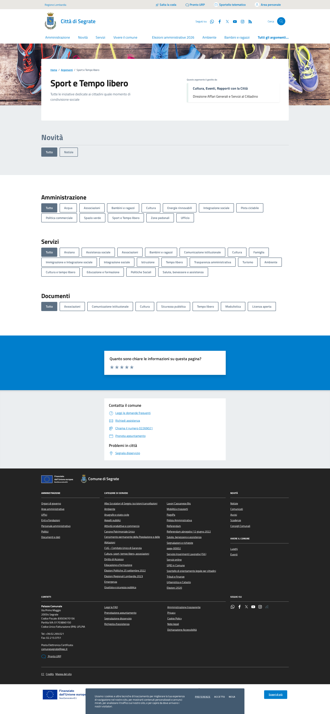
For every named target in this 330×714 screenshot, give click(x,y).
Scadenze (235, 520)
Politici (45, 531)
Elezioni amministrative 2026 (173, 37)
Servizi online (174, 560)
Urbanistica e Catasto (179, 582)
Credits (50, 674)
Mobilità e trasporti (177, 509)
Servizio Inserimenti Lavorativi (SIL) (186, 554)
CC (42, 674)
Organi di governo (51, 503)
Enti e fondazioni (50, 520)
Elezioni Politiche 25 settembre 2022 (125, 570)
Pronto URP (54, 656)
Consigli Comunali (240, 526)
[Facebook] (239, 607)
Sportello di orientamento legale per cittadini (191, 571)
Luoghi (234, 549)
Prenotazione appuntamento (120, 613)
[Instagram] (241, 21)
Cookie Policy (174, 618)
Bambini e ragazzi (237, 37)
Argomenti (67, 70)
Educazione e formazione (118, 565)
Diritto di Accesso (114, 559)
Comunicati (236, 509)
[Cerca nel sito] (281, 21)
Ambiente (209, 37)
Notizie (68, 152)
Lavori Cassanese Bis (179, 503)
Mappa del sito (63, 674)
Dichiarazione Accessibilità (182, 630)
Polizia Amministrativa (179, 520)
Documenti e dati (50, 537)
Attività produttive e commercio (121, 526)
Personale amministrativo (55, 526)
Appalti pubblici (112, 520)
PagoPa (171, 515)
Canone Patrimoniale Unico (119, 531)
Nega (232, 697)
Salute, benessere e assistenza (184, 537)
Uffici (44, 515)
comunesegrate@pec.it (54, 649)
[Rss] (267, 607)
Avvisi (233, 515)
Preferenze (202, 697)
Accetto (219, 697)
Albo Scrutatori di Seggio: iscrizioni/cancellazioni (130, 503)
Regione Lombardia (55, 5)
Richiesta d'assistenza (116, 624)
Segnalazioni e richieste (180, 543)
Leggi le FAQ (111, 607)
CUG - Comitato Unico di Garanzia (123, 548)
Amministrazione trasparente (184, 607)
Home (53, 70)
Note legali (173, 624)
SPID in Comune (176, 565)
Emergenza (110, 582)
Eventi (234, 554)
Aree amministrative (52, 509)
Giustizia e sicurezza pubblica (120, 587)
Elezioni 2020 (174, 588)
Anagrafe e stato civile (116, 515)
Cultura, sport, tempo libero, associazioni (126, 554)
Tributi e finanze (175, 577)
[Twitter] (246, 607)
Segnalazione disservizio (118, 618)
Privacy (171, 613)
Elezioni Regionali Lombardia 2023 (123, 576)
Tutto (49, 152)
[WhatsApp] (232, 607)
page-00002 (174, 548)
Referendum (174, 526)
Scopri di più (276, 694)
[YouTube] (253, 607)
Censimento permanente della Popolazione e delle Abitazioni (132, 539)
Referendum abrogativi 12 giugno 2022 (189, 531)
